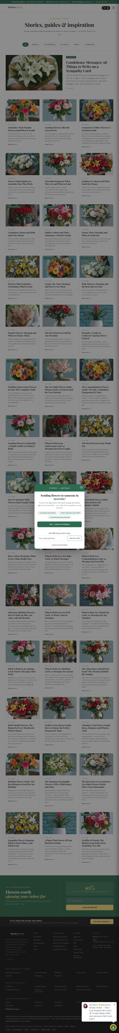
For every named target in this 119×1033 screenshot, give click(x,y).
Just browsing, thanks (59, 545)
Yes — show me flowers (59, 524)
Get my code (75, 538)
